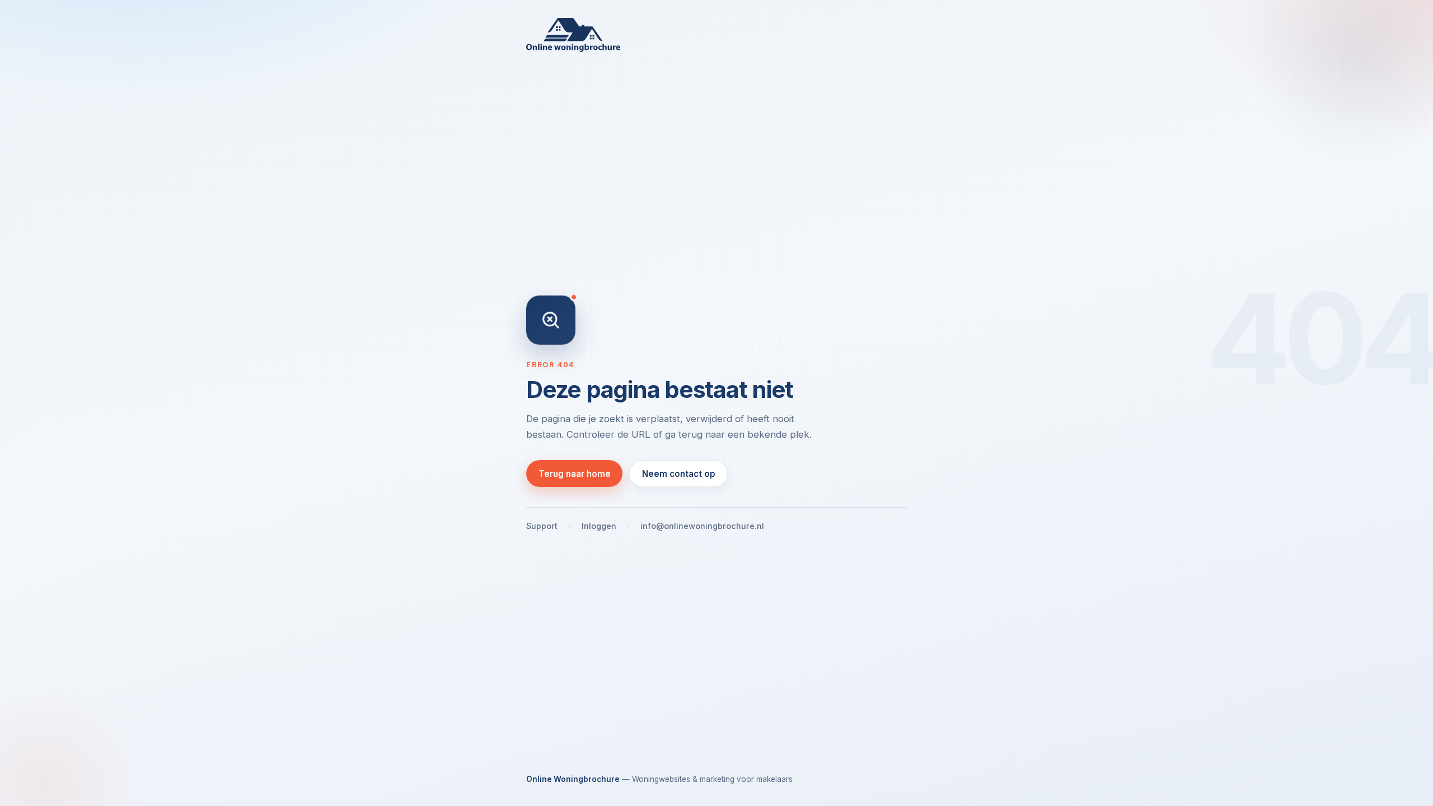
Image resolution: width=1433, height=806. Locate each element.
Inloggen (599, 526)
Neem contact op (678, 473)
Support (542, 526)
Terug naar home (574, 473)
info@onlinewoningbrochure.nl (702, 526)
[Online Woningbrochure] (716, 35)
